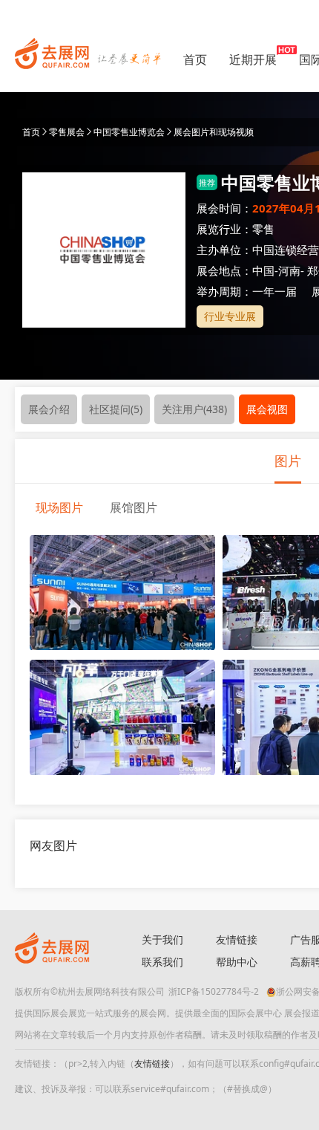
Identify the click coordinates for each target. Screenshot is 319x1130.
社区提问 (115, 409)
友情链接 (236, 939)
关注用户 (194, 409)
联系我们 (162, 962)
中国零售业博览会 (129, 132)
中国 (263, 270)
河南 (289, 270)
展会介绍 (49, 409)
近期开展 (253, 59)
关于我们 (162, 939)
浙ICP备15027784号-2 (213, 991)
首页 (195, 59)
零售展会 (67, 132)
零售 (263, 228)
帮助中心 (236, 962)
